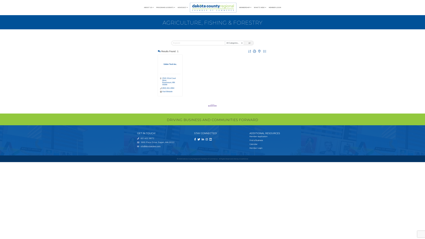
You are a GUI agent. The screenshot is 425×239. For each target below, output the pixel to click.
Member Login (275, 7)
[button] (159, 51)
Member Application (258, 136)
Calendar (253, 144)
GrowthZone (243, 159)
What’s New (259, 7)
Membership (244, 7)
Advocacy (182, 7)
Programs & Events (165, 7)
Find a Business (256, 140)
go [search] (250, 43)
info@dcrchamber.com (151, 146)
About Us (148, 7)
